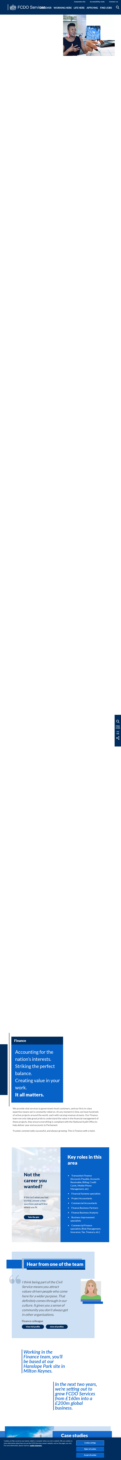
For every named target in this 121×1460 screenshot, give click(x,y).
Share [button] (118, 738)
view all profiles (57, 1327)
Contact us (113, 2)
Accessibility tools (97, 2)
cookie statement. (36, 1445)
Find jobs (106, 7)
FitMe (118, 733)
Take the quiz (33, 1217)
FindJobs (118, 727)
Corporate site (79, 2)
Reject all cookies (90, 1449)
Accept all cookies (90, 1455)
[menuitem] (45, 11)
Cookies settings (90, 1443)
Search (117, 7)
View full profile (33, 1327)
